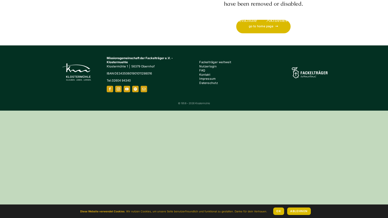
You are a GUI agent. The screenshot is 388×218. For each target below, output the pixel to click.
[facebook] (110, 89)
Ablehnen (299, 211)
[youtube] (127, 89)
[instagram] (118, 89)
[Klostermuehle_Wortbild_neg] (32, 5)
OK (278, 211)
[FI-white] (309, 68)
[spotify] (135, 89)
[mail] (144, 89)
